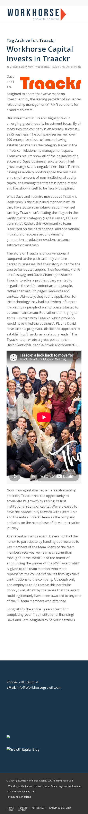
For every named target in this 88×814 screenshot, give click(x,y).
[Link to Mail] (72, 804)
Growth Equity (18, 66)
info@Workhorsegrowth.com (39, 687)
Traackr (54, 66)
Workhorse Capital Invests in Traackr (40, 54)
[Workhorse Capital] (36, 14)
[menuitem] (10, 808)
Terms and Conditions (19, 796)
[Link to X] (54, 804)
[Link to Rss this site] (78, 804)
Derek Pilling (73, 66)
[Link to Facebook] (66, 804)
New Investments (38, 66)
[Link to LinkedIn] (60, 804)
